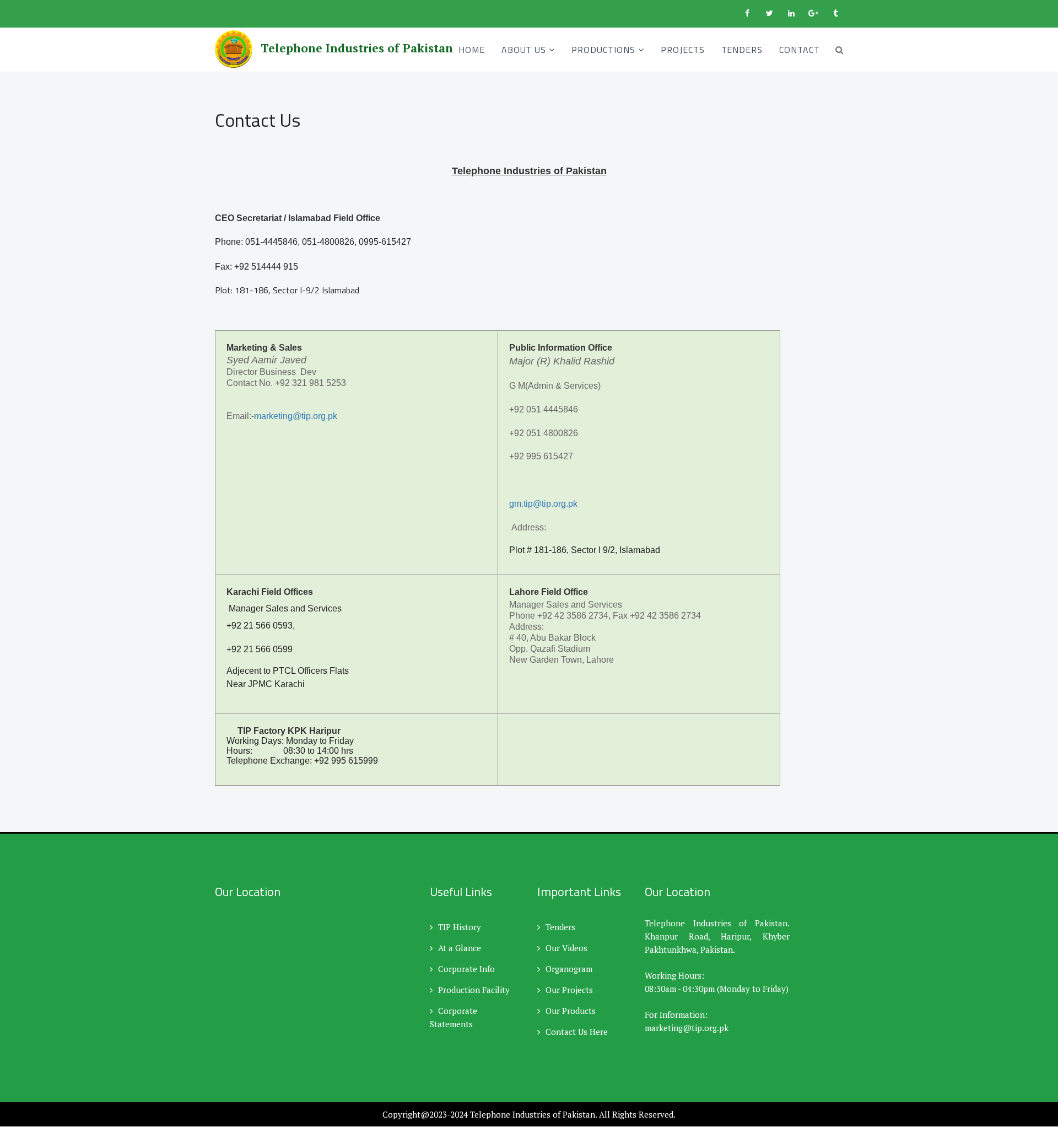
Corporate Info (466, 968)
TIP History (459, 926)
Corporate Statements (453, 1017)
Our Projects (569, 989)
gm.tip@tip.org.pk (543, 503)
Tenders (742, 49)
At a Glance (459, 947)
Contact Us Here (577, 1031)
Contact (799, 49)
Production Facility (474, 989)
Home (471, 49)
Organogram (569, 968)
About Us (524, 49)
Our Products (571, 1010)
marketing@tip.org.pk (295, 416)
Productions (603, 49)
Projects (683, 49)
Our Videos (566, 947)
